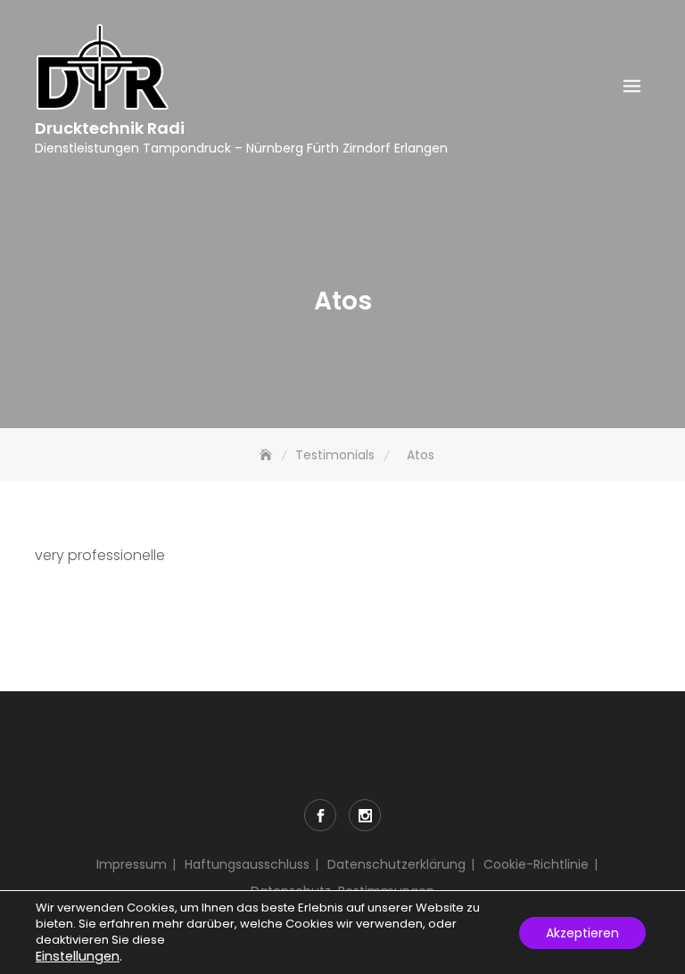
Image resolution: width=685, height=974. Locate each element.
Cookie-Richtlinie (536, 864)
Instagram (365, 815)
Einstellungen (78, 956)
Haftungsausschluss (247, 864)
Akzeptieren (582, 933)
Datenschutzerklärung (396, 864)
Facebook (320, 815)
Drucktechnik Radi (110, 128)
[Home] (268, 455)
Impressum (131, 864)
